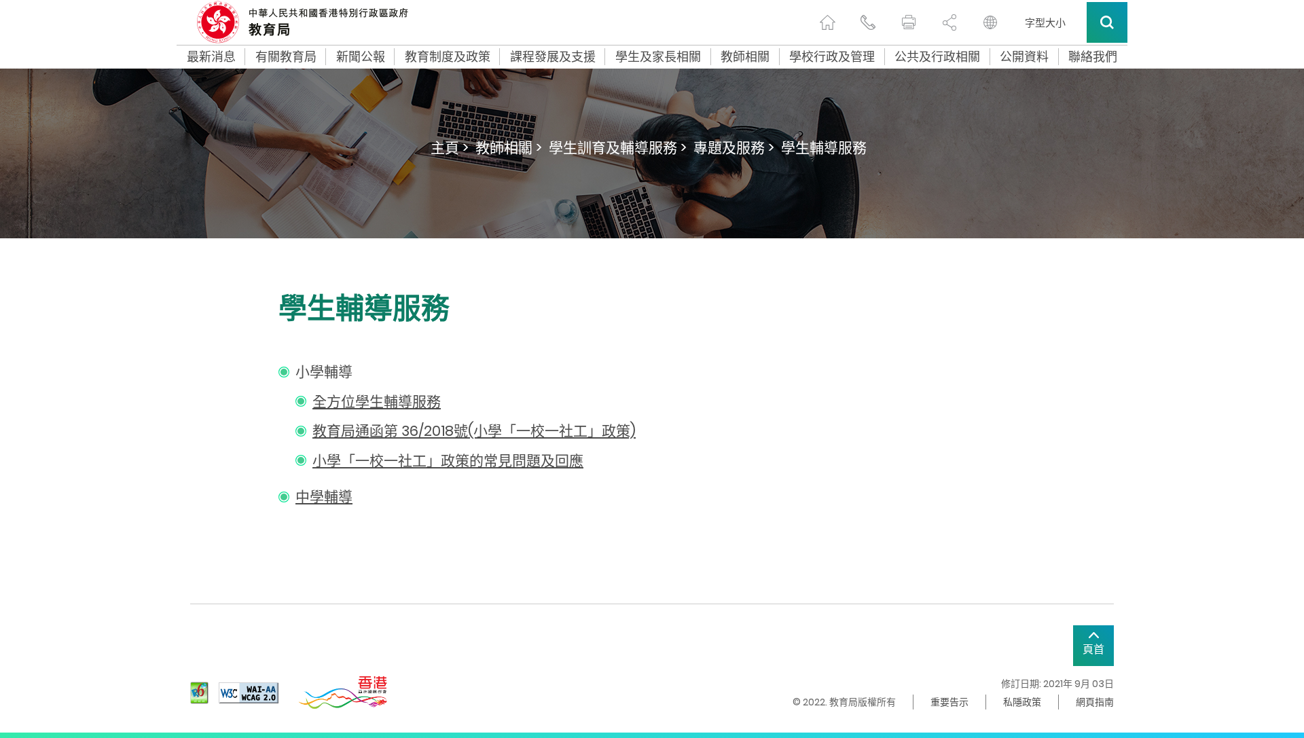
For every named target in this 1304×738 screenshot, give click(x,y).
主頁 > (450, 148)
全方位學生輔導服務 (376, 401)
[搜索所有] (1107, 22)
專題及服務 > (733, 148)
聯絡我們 (1092, 57)
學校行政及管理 (832, 57)
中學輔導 (323, 496)
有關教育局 (285, 57)
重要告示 (949, 702)
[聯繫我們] (868, 22)
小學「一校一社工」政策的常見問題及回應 (447, 461)
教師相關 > (508, 148)
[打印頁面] (909, 22)
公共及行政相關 (937, 57)
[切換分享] (949, 22)
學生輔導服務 (824, 148)
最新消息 (211, 57)
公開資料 (1024, 57)
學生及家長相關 (658, 57)
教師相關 (745, 57)
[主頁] (827, 22)
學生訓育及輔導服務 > (618, 148)
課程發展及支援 (553, 57)
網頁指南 (1095, 702)
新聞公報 (360, 57)
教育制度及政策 (447, 57)
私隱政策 (1022, 702)
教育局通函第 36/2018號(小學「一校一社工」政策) (474, 431)
